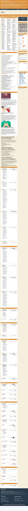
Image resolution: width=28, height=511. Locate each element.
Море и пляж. (15, 189)
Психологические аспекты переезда (6, 88)
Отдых (4, 189)
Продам (6, 385)
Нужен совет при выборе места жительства (9, 50)
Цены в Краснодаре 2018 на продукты (6, 89)
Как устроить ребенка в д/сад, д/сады (6, 79)
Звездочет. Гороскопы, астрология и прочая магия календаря (3, 34)
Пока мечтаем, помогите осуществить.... (9, 42)
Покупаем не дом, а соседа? (15, 441)
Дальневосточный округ (5, 327)
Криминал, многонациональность (6, 81)
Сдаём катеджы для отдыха (5, 59)
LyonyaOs (8, 501)
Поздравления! (5, 445)
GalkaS (15, 451)
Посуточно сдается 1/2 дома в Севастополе (7, 68)
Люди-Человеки (5, 441)
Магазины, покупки (4, 411)
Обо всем (4, 463)
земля (24, 82)
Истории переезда (4, 265)
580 (4, 21)
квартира (20, 77)
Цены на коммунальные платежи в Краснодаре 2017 (3, 46)
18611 (15, 19)
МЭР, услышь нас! (5, 469)
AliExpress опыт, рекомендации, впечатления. (9, 32)
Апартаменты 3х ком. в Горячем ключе (7, 55)
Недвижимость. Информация (5, 310)
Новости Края (5, 241)
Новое (3, 52)
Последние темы (4, 17)
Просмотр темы (25, 49)
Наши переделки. (15, 378)
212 (14, 24)
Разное (4, 389)
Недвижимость (4, 308)
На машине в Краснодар (5, 86)
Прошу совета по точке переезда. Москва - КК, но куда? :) (4, 29)
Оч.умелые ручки (4, 378)
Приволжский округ (4, 329)
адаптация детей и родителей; (5, 155)
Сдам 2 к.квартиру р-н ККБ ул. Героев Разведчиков (8, 70)
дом (24, 73)
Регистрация (24, 9)
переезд (21, 73)
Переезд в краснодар (22, 504)
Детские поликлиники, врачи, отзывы (6, 85)
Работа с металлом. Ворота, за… (15, 398)
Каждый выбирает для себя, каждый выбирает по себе (14, 39)
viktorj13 (19, 57)
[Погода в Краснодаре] (22, 62)
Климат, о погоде (4, 82)
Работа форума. (15, 463)
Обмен (3, 69)
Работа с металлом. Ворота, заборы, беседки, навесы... (3, 20)
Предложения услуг (5, 398)
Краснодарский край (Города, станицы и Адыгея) (4, 178)
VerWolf (15, 390)
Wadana (15, 416)
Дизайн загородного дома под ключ (14, 36)
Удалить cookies (17, 499)
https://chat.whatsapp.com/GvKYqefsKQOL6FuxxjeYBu (10, 4)
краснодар (20, 74)
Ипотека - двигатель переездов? (3, 43)
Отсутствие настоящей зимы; (5, 164)
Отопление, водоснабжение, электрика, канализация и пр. (5, 365)
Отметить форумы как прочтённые (19, 500)
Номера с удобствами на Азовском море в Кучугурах (8, 72)
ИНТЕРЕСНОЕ (4, 92)
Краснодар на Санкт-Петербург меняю (7, 56)
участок (24, 78)
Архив (3, 483)
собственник (21, 78)
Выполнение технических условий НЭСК (9, 20)
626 (3, 47)
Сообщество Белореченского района (14, 34)
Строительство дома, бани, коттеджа (5, 341)
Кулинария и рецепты (4, 404)
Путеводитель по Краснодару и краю (5, 169)
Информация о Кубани (5, 167)
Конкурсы (4, 459)
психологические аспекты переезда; (6, 154)
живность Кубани (15, 291)
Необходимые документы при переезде (6, 77)
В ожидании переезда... (4, 277)
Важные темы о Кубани (5, 291)
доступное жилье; (4, 145)
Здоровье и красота (4, 416)
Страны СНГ (4, 331)
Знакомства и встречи (5, 335)
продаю (20, 82)
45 (16, 32)
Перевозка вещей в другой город (6, 78)
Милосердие (4, 450)
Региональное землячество (5, 324)
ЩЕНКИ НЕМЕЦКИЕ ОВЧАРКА (3, 25)
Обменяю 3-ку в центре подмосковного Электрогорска (9, 67)
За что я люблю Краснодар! (4, 75)
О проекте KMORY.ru (4, 476)
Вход (18, 9)
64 (2, 30)
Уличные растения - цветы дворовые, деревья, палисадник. (14, 26)
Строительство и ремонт (5, 339)
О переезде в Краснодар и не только (5, 249)
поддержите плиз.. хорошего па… (15, 459)
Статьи (4, 479)
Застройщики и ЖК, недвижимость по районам (4, 313)
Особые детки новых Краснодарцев (6, 80)
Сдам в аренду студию (5, 60)
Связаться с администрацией (18, 498)
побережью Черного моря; (7, 144)
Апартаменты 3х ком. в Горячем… (15, 384)
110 (10, 50)
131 (14, 40)
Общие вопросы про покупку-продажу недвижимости (8, 76)
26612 (4, 32)
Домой (2, 9)
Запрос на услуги (4, 394)
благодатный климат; (4, 143)
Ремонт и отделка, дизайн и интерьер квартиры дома (5, 354)
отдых (22, 82)
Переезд (3, 246)
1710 (4, 40)
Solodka (15, 310)
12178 (15, 34)
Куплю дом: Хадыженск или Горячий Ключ (7, 61)
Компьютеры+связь (5, 430)
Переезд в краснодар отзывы (15, 504)
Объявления (4, 382)
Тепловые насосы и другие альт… (15, 364)
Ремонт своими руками (15, 353)
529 (10, 27)
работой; (7, 152)
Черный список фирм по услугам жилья (9, 40)
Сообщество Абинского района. (3, 32)
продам (24, 77)
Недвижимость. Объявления (5, 384)
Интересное (3, 467)
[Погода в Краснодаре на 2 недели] (25, 63)
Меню (4, 9)
